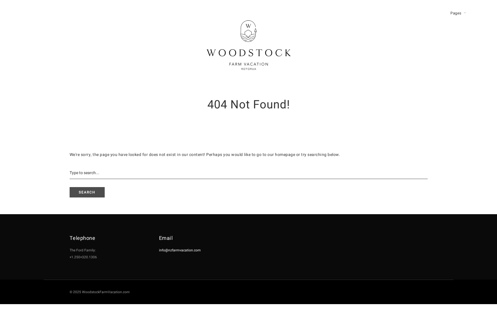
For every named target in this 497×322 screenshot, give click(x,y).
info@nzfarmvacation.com (180, 250)
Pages (456, 13)
